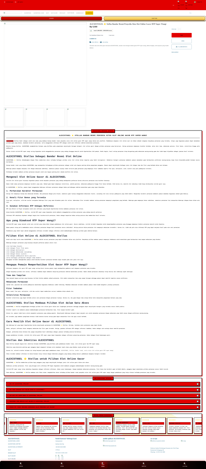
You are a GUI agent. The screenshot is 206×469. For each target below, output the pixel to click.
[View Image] (14, 117)
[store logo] (13, 13)
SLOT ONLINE (12, 458)
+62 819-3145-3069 (61, 447)
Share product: (175, 52)
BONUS (21, 466)
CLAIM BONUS (182, 46)
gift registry (20, 2)
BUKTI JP (144, 466)
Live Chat (185, 466)
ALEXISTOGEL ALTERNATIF (15, 447)
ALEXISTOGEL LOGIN (14, 441)
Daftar (103, 466)
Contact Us (199, 2)
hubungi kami (59, 441)
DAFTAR (190, 5)
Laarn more (111, 35)
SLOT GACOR (11, 456)
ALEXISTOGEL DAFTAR (14, 444)
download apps (9, 2)
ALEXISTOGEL (9, 141)
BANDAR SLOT (12, 453)
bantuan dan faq (60, 444)
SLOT (9, 450)
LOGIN (182, 5)
